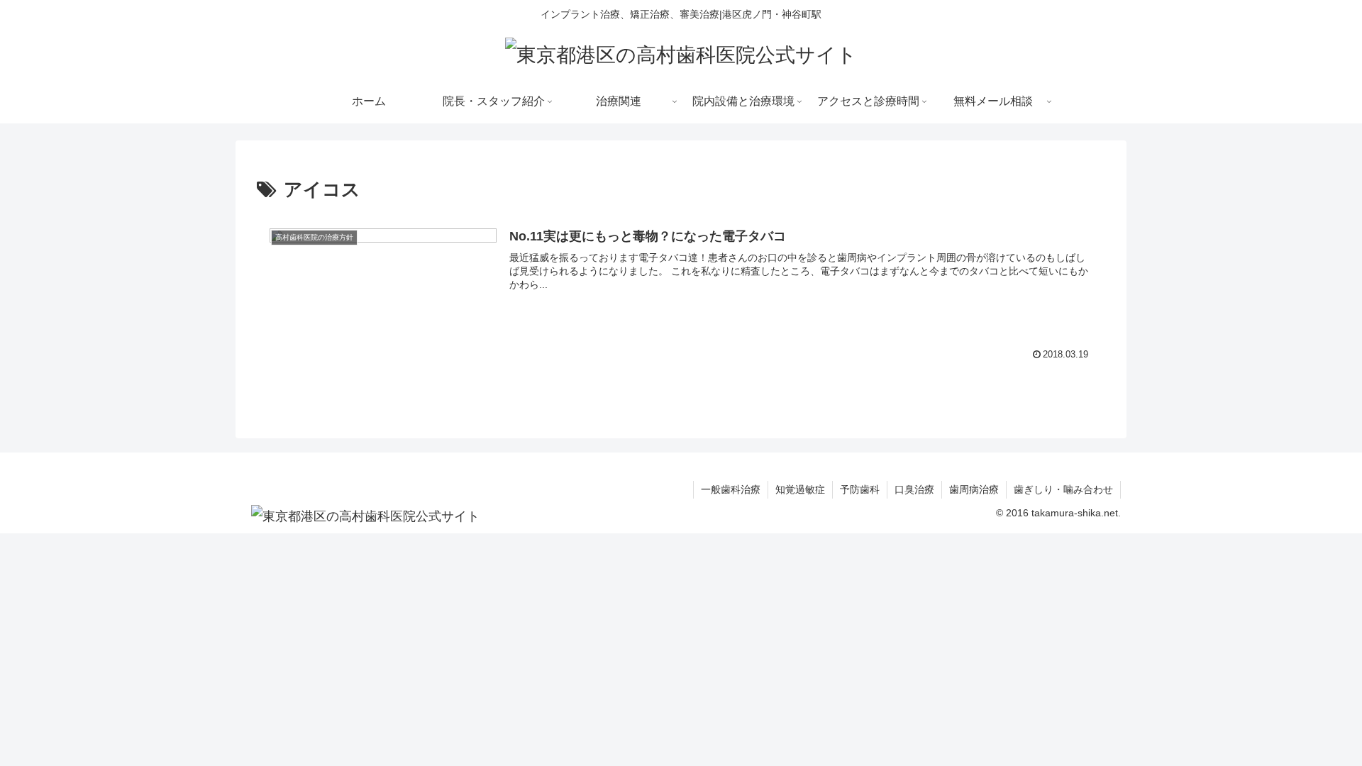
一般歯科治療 (730, 489)
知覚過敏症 (800, 489)
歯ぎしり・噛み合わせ (1063, 489)
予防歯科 (860, 489)
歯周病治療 (974, 489)
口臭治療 (914, 489)
